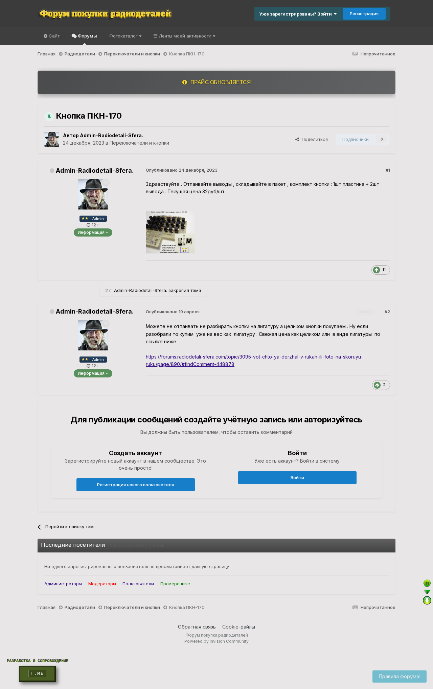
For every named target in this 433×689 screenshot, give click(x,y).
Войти (297, 477)
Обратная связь (197, 627)
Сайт (53, 36)
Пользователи (138, 583)
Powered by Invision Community (216, 641)
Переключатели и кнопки (139, 143)
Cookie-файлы (238, 627)
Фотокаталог (124, 36)
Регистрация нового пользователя (135, 484)
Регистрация (364, 13)
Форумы (87, 36)
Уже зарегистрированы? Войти (296, 14)
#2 (387, 311)
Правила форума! (399, 676)
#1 (388, 170)
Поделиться (313, 139)
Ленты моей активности (185, 36)
